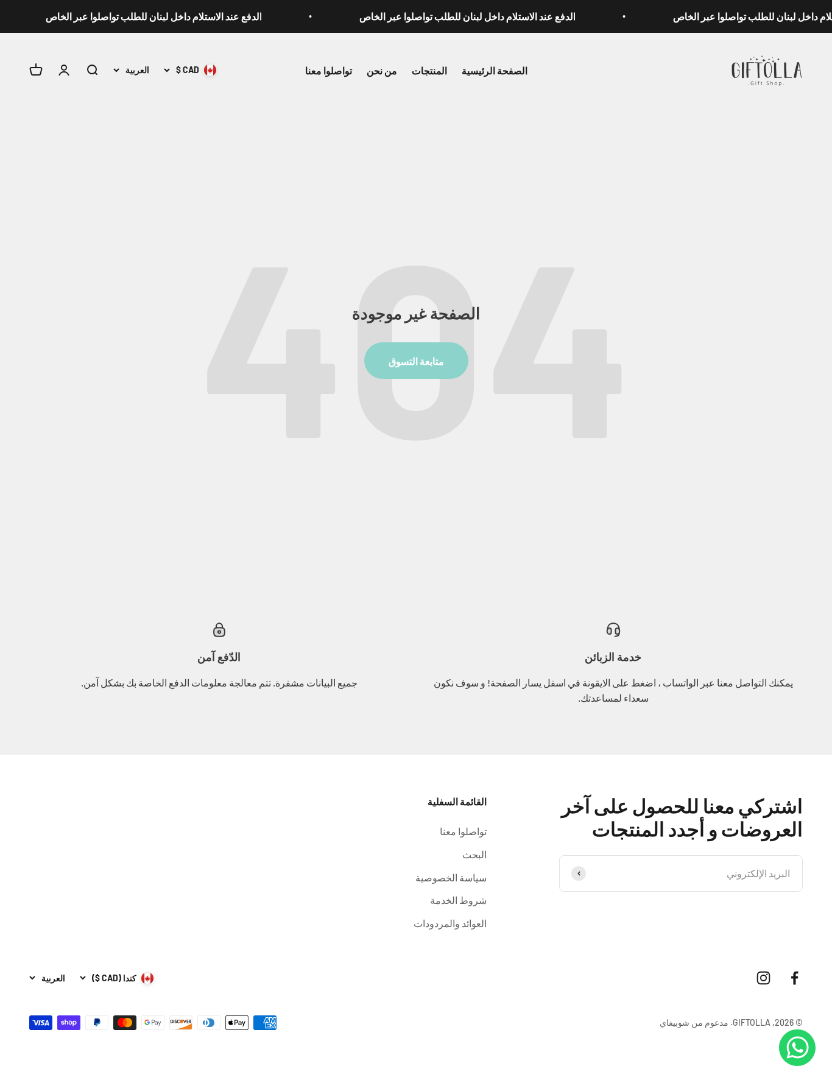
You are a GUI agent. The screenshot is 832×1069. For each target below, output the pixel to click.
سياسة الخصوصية (451, 877)
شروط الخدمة (458, 900)
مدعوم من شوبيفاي (694, 1022)
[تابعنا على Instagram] (763, 978)
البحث (474, 854)
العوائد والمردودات (450, 923)
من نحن (382, 70)
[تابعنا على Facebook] (794, 978)
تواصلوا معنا (328, 70)
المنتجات (429, 70)
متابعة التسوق (416, 361)
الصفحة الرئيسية (494, 70)
